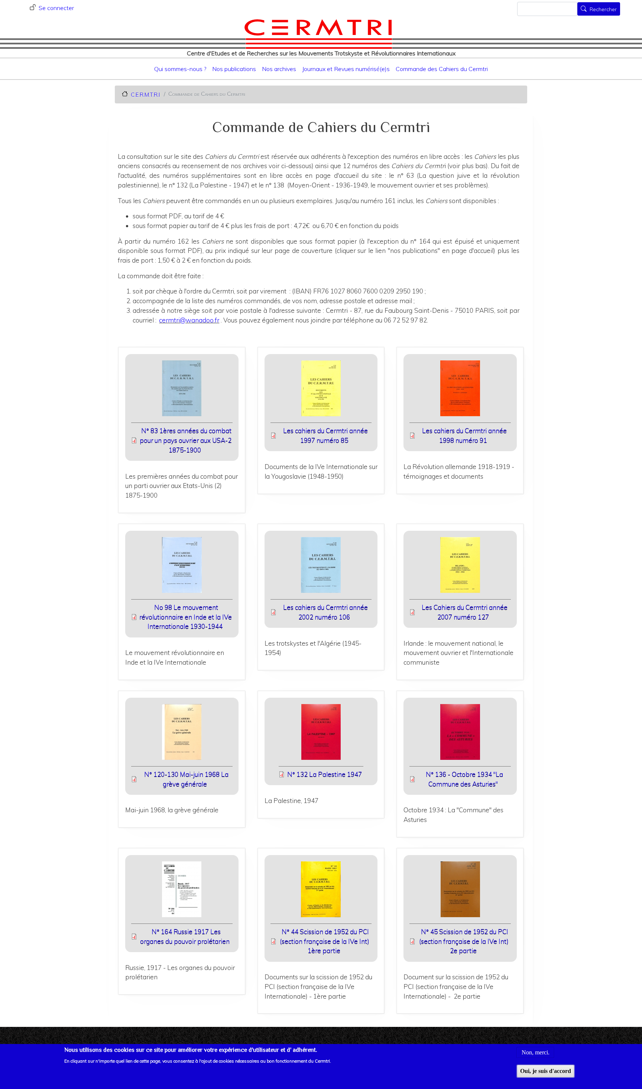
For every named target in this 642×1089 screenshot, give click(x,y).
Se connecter (56, 8)
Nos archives (279, 69)
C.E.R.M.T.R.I (145, 94)
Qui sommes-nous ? (180, 69)
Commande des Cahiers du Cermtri (442, 69)
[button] (182, 391)
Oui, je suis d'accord (545, 1071)
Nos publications (234, 69)
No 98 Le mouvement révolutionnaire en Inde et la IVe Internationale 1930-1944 (185, 616)
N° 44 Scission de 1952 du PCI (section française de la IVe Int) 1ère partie (324, 941)
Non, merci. (535, 1052)
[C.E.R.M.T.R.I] (318, 34)
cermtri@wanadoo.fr (189, 320)
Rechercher (603, 9)
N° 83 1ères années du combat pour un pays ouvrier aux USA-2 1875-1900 (185, 440)
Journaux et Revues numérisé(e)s (346, 69)
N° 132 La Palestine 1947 (324, 774)
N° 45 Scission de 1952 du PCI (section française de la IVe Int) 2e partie (464, 941)
